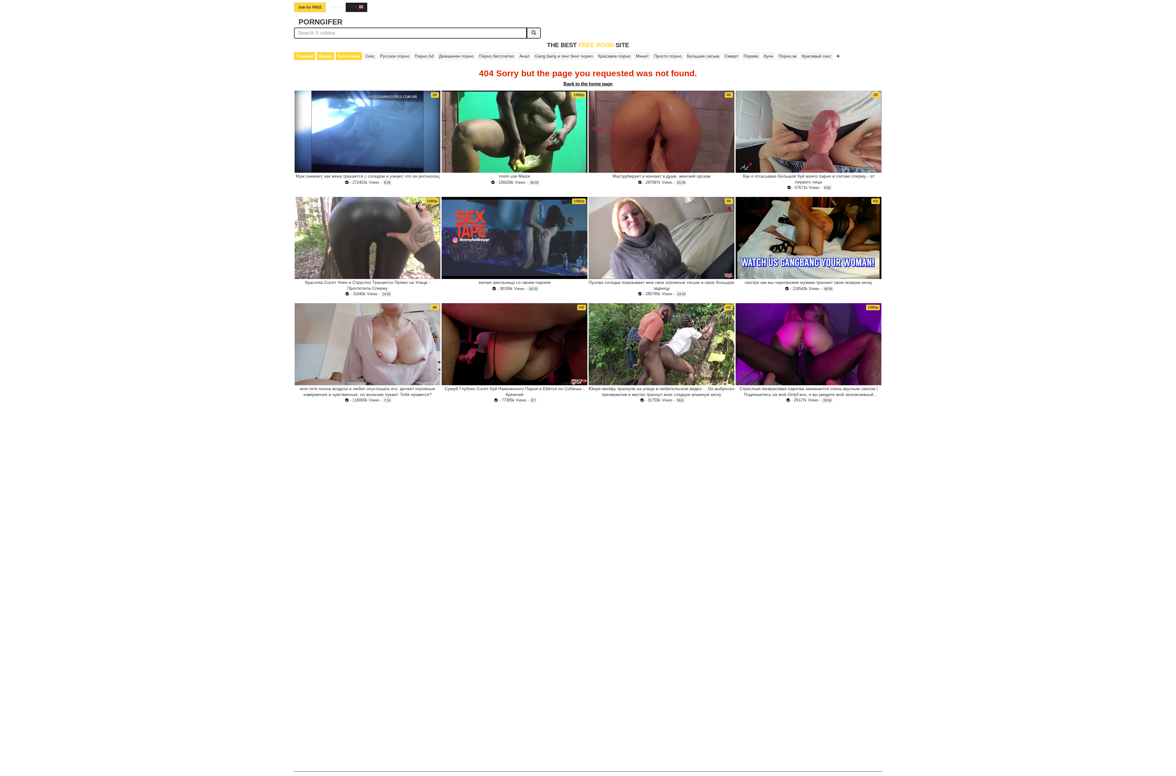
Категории (348, 56)
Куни (768, 56)
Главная (304, 56)
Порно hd (424, 56)
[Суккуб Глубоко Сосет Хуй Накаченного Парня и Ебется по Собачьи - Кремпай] (514, 344)
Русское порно (394, 56)
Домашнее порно (456, 56)
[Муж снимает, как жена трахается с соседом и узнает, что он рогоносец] (367, 132)
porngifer (320, 22)
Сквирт (731, 56)
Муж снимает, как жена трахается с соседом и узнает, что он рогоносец (367, 176)
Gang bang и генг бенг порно (564, 56)
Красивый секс (816, 56)
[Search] (534, 33)
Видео (325, 56)
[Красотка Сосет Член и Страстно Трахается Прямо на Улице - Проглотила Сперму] (367, 238)
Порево (751, 56)
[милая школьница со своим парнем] (514, 238)
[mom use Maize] (514, 132)
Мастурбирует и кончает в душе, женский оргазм (661, 176)
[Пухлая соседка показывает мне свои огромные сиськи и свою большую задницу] (661, 238)
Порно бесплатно (496, 56)
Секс (370, 56)
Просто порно (668, 56)
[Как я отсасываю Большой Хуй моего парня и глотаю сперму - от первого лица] (808, 131)
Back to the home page (588, 83)
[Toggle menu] (296, 15)
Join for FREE (310, 7)
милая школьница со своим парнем (515, 282)
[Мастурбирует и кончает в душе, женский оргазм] (661, 132)
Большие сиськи (703, 56)
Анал (524, 56)
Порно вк (787, 56)
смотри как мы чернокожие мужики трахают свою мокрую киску (808, 282)
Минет (642, 56)
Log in (335, 7)
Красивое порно (614, 56)
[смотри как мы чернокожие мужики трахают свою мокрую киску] (808, 238)
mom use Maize (514, 176)
